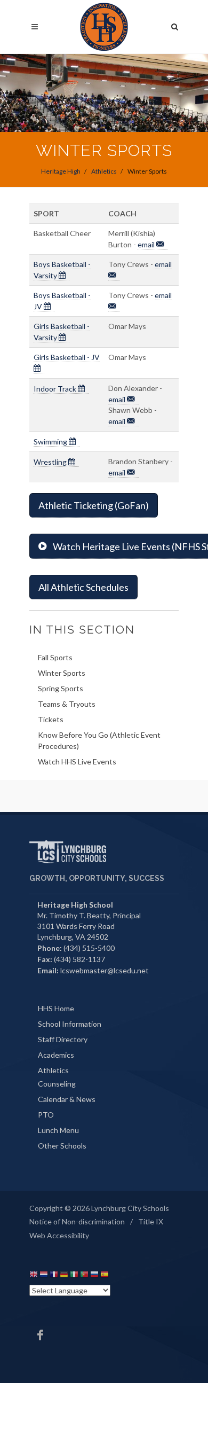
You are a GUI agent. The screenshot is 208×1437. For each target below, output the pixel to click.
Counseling (57, 1083)
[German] (64, 1276)
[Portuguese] (84, 1276)
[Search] (175, 25)
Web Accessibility (59, 1235)
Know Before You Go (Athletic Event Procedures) (99, 740)
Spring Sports (60, 688)
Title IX (150, 1221)
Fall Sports (55, 657)
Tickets (50, 719)
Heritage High (61, 171)
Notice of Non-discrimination (77, 1221)
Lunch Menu (58, 1130)
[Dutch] (43, 1276)
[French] (54, 1276)
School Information (69, 1023)
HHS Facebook (40, 1335)
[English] (33, 1276)
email (147, 244)
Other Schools (62, 1145)
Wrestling (51, 461)
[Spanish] (104, 1276)
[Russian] (94, 1276)
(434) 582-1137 (79, 959)
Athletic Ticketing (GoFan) (93, 505)
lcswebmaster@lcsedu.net (104, 970)
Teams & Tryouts (66, 703)
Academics (56, 1054)
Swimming (51, 441)
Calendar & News (66, 1099)
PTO (46, 1114)
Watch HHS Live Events (77, 761)
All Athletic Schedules (83, 587)
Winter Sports (61, 672)
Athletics (104, 171)
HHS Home (56, 1008)
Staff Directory (62, 1039)
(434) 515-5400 (89, 947)
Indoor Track (56, 388)
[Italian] (74, 1276)
